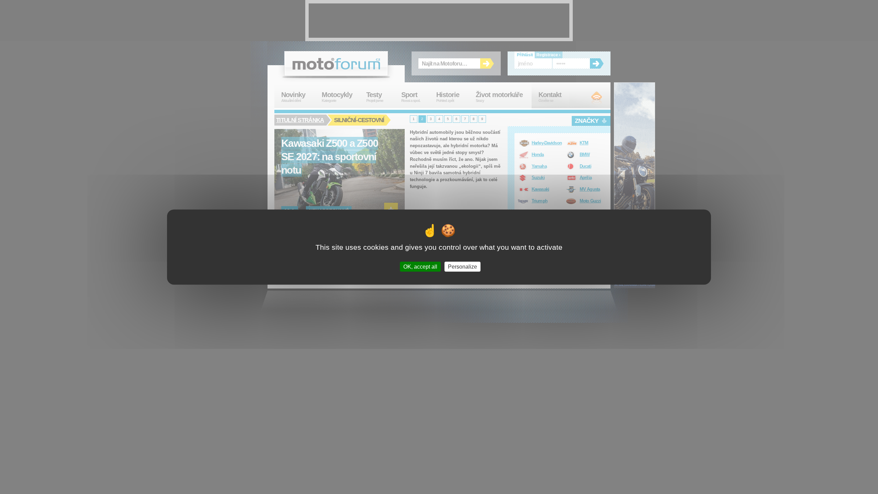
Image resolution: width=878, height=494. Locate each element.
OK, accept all (420, 266)
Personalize (462, 266)
